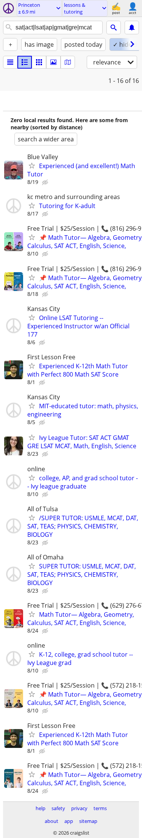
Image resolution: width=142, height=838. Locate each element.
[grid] (39, 62)
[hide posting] (45, 182)
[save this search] (132, 27)
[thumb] (24, 62)
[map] (68, 62)
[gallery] (53, 62)
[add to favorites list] (31, 165)
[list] (10, 62)
